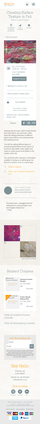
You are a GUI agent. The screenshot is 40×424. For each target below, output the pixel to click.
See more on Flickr (29, 259)
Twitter (28, 123)
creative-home (21, 315)
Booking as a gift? (12, 114)
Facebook (23, 123)
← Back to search (10, 37)
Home (10, 4)
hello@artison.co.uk (20, 380)
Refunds (9, 117)
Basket (27, 4)
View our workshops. (20, 110)
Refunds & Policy (30, 409)
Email (33, 123)
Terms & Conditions (23, 114)
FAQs (14, 117)
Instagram (13, 395)
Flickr (27, 395)
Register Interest (19, 79)
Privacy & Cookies (10, 409)
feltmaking (19, 323)
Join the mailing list (20, 338)
